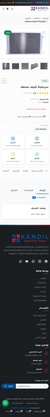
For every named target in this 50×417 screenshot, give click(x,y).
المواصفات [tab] (28, 190)
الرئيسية (46, 18)
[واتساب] (5, 403)
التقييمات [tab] (39, 197)
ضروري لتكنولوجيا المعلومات (20, 407)
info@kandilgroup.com (33, 355)
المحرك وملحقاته (39, 315)
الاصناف (36, 18)
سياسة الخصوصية (39, 296)
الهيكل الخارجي (40, 337)
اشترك (10, 386)
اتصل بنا (43, 291)
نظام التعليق (41, 324)
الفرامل (43, 319)
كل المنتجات (41, 282)
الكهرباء (43, 328)
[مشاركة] (3, 80)
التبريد (44, 333)
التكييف (28, 18)
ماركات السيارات (40, 287)
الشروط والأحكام (40, 300)
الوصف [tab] (42, 190)
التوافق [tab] (14, 190)
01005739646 (36, 363)
